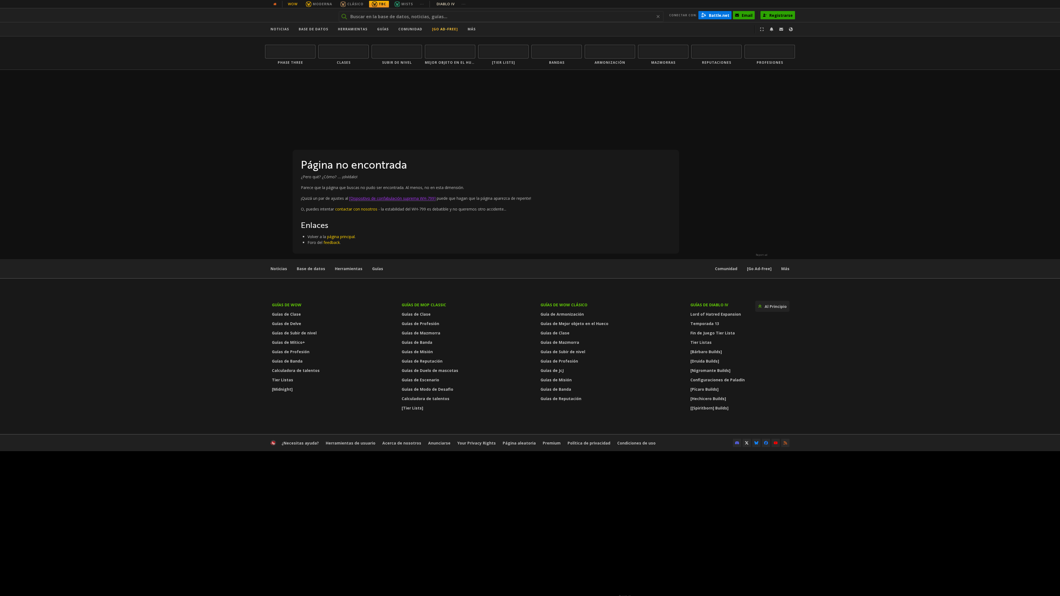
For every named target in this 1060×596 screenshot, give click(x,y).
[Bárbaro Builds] (706, 351)
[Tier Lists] (412, 408)
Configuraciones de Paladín (717, 379)
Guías (383, 29)
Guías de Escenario (420, 379)
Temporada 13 (704, 323)
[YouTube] (776, 443)
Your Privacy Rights (476, 443)
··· (422, 4)
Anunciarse (439, 443)
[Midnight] (282, 389)
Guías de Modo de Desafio (427, 389)
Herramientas (348, 268)
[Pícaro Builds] (704, 389)
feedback (332, 242)
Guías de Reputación (422, 361)
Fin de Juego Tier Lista (712, 333)
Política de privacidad (589, 443)
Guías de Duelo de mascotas (430, 370)
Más (785, 268)
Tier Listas (282, 379)
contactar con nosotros (356, 209)
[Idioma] (791, 29)
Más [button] (472, 29)
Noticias (280, 29)
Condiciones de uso (636, 443)
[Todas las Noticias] (275, 4)
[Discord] (737, 443)
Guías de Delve (286, 323)
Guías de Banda (287, 361)
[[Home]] (299, 15)
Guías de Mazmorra (421, 333)
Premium (552, 443)
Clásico (355, 4)
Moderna (322, 4)
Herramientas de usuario (350, 443)
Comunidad (410, 29)
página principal (341, 236)
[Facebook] (766, 443)
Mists (407, 4)
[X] (747, 443)
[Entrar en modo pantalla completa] (762, 29)
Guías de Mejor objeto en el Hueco (574, 323)
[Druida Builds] (704, 361)
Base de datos (313, 29)
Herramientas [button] (352, 29)
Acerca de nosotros (401, 443)
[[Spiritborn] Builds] (709, 408)
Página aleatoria (519, 443)
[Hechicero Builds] (708, 398)
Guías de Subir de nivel (294, 333)
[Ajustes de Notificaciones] (771, 29)
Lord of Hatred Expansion (715, 314)
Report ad (761, 255)
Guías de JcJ (552, 370)
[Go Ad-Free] (445, 29)
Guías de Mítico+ (288, 342)
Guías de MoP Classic (424, 304)
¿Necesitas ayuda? (300, 443)
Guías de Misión (417, 351)
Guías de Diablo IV (709, 304)
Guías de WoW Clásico (563, 304)
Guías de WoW (286, 304)
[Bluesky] (756, 443)
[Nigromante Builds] (710, 370)
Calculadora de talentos (296, 370)
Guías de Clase (286, 314)
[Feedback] (781, 29)
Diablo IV (451, 4)
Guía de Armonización (562, 314)
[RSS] (785, 443)
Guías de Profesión (290, 351)
